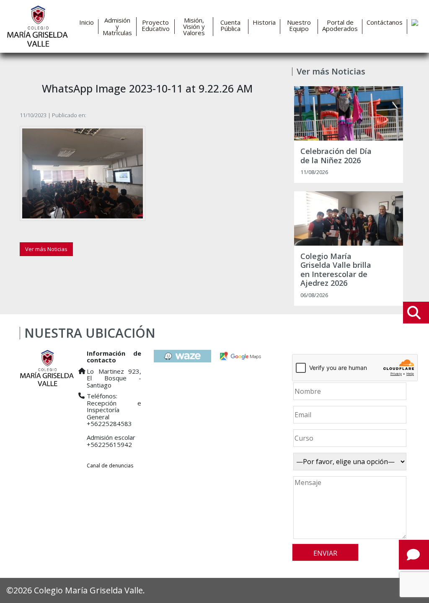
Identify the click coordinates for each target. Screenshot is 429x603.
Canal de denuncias (110, 465)
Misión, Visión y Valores (194, 26)
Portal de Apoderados (340, 25)
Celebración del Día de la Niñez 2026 (336, 156)
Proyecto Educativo (156, 25)
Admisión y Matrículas (117, 26)
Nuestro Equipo (299, 25)
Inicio (86, 22)
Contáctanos (385, 22)
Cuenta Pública (230, 25)
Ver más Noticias (46, 249)
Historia (264, 22)
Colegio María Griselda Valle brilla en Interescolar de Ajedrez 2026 (335, 270)
